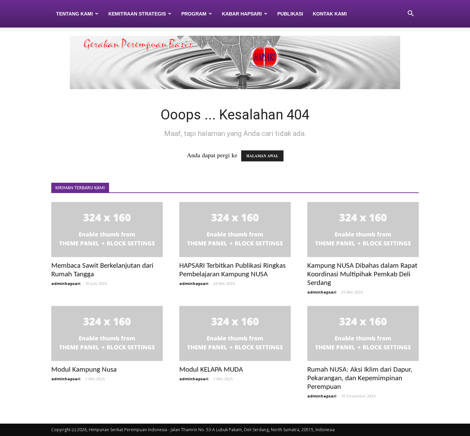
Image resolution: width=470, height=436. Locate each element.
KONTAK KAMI (330, 14)
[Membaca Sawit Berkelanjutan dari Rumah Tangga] (107, 229)
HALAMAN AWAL (262, 156)
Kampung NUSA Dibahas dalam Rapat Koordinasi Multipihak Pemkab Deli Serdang (362, 274)
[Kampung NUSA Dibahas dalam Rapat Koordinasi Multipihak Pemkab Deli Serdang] (363, 229)
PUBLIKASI (290, 14)
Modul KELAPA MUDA (211, 369)
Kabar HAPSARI (242, 14)
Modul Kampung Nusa (84, 369)
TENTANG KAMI (74, 14)
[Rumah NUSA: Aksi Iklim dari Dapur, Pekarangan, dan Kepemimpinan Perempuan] (363, 333)
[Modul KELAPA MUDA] (235, 333)
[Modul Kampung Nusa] (107, 333)
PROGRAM (193, 14)
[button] (410, 14)
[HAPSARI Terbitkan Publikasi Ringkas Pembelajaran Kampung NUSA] (235, 229)
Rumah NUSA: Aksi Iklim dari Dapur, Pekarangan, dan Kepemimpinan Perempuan (359, 378)
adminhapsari (66, 283)
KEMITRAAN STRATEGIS (137, 14)
